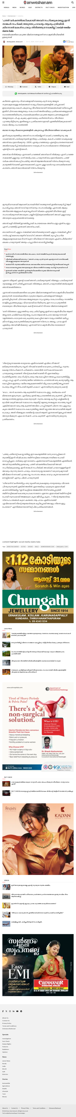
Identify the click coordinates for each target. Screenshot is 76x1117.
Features (5, 1046)
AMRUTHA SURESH (13, 546)
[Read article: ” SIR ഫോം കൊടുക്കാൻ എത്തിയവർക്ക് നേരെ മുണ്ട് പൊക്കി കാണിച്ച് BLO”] (6, 914)
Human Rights (6, 1044)
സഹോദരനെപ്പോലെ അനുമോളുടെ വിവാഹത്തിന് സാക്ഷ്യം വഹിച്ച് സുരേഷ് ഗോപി (37, 267)
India (14, 7)
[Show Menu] (3, 2)
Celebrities (20, 16)
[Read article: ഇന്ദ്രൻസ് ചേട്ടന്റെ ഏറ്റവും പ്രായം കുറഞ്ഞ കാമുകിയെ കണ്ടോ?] (6, 905)
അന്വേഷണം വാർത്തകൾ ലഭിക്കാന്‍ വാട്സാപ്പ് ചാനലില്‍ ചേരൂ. (40, 93)
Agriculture (6, 1086)
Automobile (6, 1083)
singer (30, 546)
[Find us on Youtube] (17, 1011)
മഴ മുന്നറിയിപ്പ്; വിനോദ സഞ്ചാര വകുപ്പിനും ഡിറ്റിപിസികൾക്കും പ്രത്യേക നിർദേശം (40, 642)
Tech (4, 1094)
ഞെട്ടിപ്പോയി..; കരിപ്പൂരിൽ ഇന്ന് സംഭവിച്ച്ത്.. (26, 922)
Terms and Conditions (9, 1026)
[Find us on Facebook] (2, 1011)
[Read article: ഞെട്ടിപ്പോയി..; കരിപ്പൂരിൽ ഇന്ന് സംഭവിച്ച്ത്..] (6, 924)
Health (4, 1088)
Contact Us (6, 1020)
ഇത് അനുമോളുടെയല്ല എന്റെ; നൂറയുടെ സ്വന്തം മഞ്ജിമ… (31, 885)
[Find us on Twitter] (6, 1011)
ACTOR (23, 546)
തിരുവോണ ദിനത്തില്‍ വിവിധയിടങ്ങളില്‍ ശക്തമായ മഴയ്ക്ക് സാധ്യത (36, 661)
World (22, 7)
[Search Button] (72, 2)
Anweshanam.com (47, 546)
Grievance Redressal (8, 1028)
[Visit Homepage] (37, 2)
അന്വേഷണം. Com (62, 546)
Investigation (63, 7)
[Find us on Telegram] (21, 1011)
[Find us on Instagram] (10, 1011)
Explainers (5, 1049)
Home (4, 16)
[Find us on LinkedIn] (13, 1011)
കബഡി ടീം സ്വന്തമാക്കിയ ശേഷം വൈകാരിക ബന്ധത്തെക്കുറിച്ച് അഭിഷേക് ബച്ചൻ (37, 264)
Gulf (30, 7)
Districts (38, 7)
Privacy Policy (6, 1023)
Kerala (6, 7)
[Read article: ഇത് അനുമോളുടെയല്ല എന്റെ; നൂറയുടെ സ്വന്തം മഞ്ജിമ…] (6, 887)
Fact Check (50, 7)
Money (4, 1096)
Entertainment (12, 16)
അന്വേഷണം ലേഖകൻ (15, 41)
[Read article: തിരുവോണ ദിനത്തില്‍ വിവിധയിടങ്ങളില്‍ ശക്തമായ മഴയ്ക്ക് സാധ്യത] (6, 663)
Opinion (5, 1052)
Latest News (6, 1061)
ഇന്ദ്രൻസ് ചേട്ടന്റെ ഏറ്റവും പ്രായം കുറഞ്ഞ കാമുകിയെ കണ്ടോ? (33, 903)
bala (36, 546)
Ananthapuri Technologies (18, 1113)
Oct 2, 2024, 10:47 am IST (35, 41)
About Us (5, 1018)
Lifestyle (5, 1091)
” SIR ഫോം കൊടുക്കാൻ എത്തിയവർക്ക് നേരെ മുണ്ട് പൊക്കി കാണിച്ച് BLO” (37, 913)
